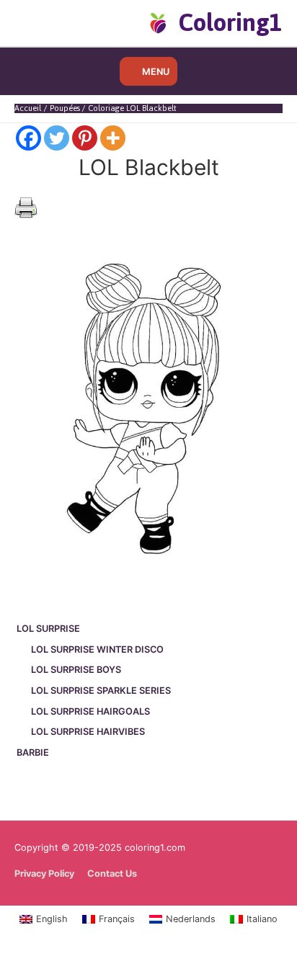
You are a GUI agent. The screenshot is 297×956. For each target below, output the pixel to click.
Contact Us (112, 873)
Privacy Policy (44, 873)
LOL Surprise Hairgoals (90, 711)
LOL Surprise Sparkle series (101, 690)
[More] (112, 138)
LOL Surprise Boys (76, 669)
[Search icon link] (38, 22)
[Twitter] (56, 138)
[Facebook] (28, 138)
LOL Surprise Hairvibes (88, 731)
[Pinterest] (84, 138)
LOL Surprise (48, 628)
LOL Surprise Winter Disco (97, 649)
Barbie (33, 752)
